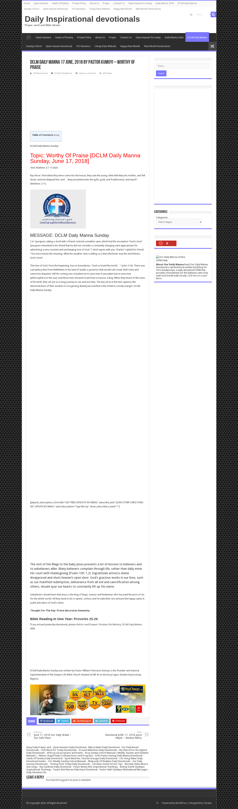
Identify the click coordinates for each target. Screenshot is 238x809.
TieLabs (207, 803)
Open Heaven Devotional (55, 9)
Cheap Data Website (99, 9)
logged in (65, 780)
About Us (94, 3)
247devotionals (40, 73)
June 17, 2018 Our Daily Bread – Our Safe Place (52, 735)
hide (56, 135)
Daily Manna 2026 (165, 3)
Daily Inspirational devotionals (82, 18)
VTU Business (79, 9)
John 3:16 (127, 265)
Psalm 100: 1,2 (80, 573)
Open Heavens (41, 3)
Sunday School (31, 9)
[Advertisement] (87, 103)
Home (27, 3)
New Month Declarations (148, 9)
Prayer (106, 3)
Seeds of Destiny (60, 3)
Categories (162, 217)
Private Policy (79, 3)
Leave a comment (87, 73)
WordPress (181, 803)
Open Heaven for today (140, 3)
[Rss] (191, 14)
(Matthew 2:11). (38, 183)
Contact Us (119, 3)
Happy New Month (122, 9)
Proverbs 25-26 (86, 619)
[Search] (213, 14)
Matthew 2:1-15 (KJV (46, 167)
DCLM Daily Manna (187, 3)
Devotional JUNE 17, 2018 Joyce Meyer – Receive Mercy (123, 735)
